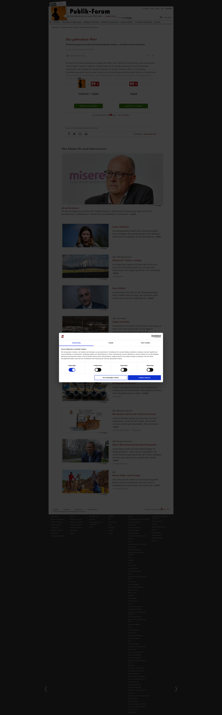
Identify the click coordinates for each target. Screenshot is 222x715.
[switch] (98, 370)
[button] (72, 365)
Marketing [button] (150, 365)
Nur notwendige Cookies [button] (111, 377)
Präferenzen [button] (98, 365)
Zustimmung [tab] (76, 343)
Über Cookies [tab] (145, 343)
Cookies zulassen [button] (144, 377)
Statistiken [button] (124, 365)
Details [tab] (111, 343)
